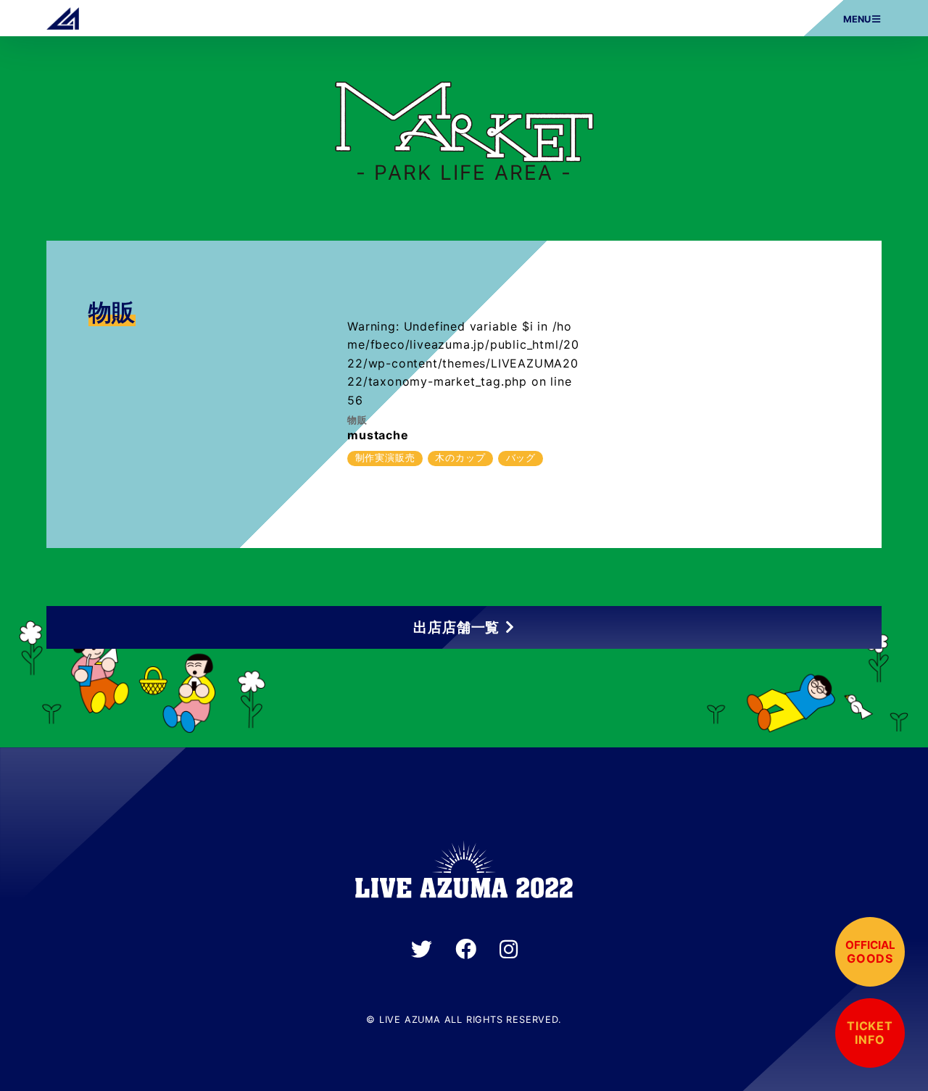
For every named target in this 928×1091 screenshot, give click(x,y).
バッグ (521, 457)
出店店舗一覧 (456, 627)
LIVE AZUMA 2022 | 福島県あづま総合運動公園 (62, 18)
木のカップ (460, 457)
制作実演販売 (385, 457)
